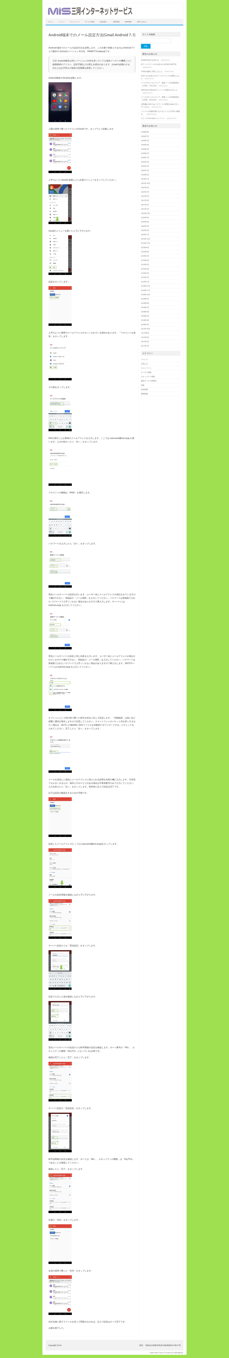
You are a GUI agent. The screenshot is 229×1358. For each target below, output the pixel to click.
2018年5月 (145, 316)
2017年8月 (145, 333)
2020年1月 (145, 234)
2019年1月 (145, 282)
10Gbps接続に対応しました (151, 71)
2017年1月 (145, 346)
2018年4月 (145, 320)
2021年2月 (145, 205)
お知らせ (144, 364)
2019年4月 (145, 269)
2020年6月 (145, 222)
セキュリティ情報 (148, 376)
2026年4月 (145, 145)
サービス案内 (89, 22)
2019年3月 (145, 273)
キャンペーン (75, 22)
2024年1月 (145, 179)
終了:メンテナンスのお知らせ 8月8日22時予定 (159, 64)
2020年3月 (145, 230)
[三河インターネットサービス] (90, 14)
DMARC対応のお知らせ (150, 60)
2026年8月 (145, 132)
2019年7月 (145, 256)
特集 (142, 385)
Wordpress (179, 1353)
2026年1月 (145, 157)
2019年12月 (145, 239)
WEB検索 (128, 22)
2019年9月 (145, 247)
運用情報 (116, 22)
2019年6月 (145, 260)
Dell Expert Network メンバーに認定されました (159, 90)
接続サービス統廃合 (149, 381)
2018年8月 (145, 303)
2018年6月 (145, 312)
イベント (61, 22)
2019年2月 (145, 277)
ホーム (50, 22)
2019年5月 (145, 264)
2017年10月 (145, 329)
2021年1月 (145, 209)
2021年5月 (145, 196)
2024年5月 (145, 175)
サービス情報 (146, 372)
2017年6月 (145, 337)
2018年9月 (145, 299)
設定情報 (103, 22)
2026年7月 (145, 136)
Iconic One (154, 1353)
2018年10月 (145, 294)
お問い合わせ (141, 22)
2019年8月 (145, 252)
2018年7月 (145, 307)
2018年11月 (145, 290)
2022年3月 (145, 187)
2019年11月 (145, 243)
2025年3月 (145, 162)
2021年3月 (145, 200)
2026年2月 (145, 153)
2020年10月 (145, 213)
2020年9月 (145, 217)
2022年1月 (145, 192)
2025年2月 (145, 166)
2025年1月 (145, 170)
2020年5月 (145, 226)
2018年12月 (145, 286)
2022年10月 (145, 183)
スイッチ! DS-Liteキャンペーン (153, 118)
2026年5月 (145, 140)
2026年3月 (145, 149)
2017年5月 (145, 341)
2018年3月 (145, 324)
